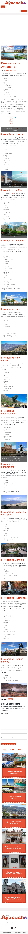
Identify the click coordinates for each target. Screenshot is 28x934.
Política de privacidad (13, 923)
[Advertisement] (14, 31)
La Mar (12, 193)
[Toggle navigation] (3, 6)
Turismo (10, 699)
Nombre (4, 732)
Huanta (12, 138)
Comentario (5, 713)
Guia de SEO (23, 932)
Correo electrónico (7, 738)
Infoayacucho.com (11, 70)
